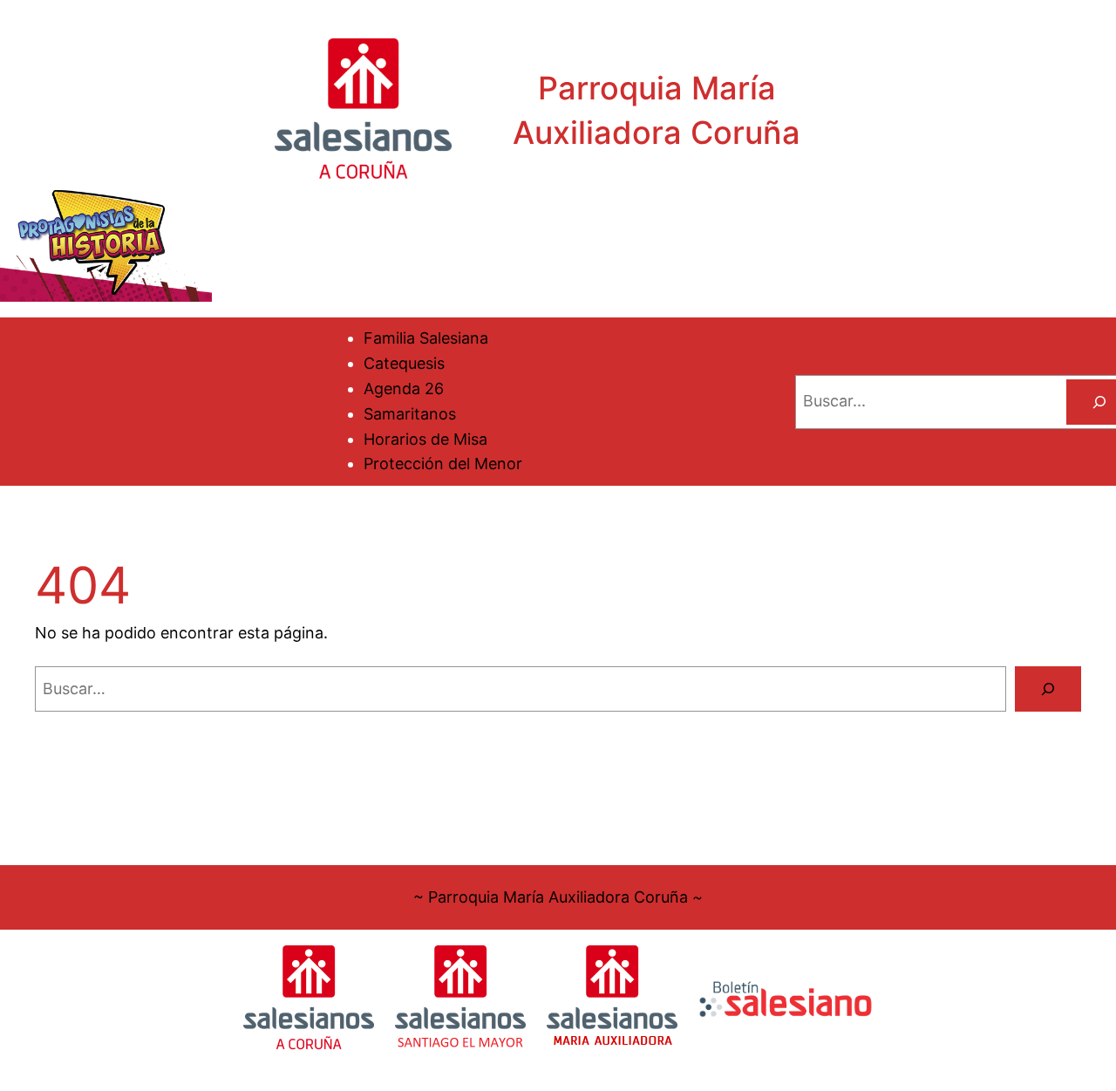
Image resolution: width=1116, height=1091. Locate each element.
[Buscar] (1048, 689)
